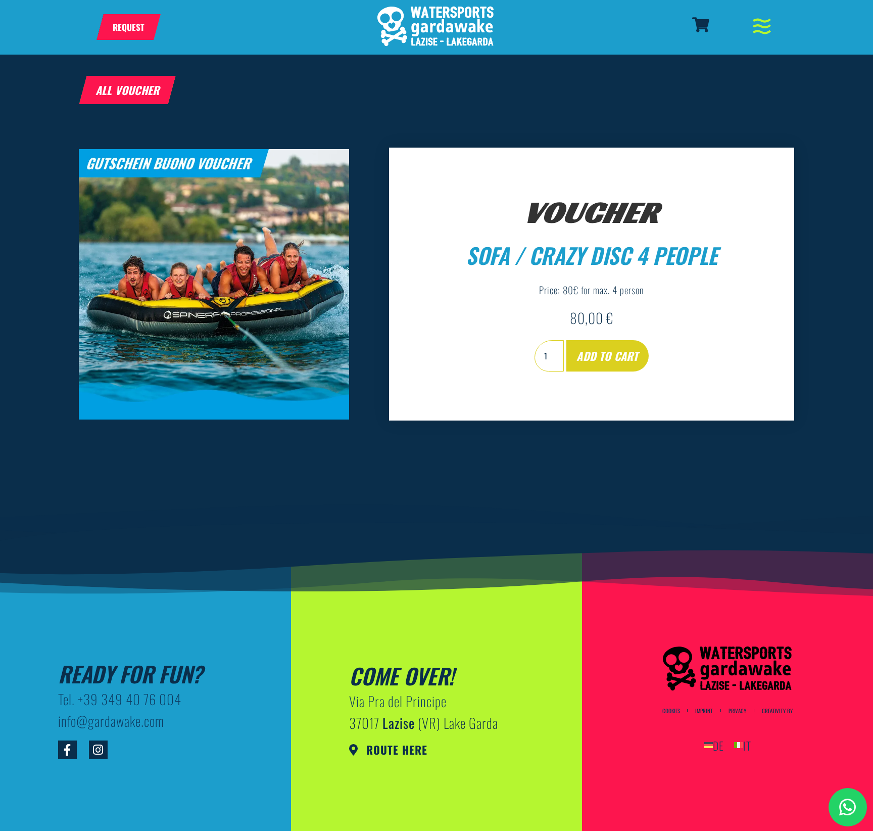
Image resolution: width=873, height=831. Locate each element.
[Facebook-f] (67, 750)
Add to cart (607, 356)
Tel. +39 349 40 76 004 (119, 699)
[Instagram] (98, 750)
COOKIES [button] (671, 711)
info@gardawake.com (111, 721)
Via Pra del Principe (398, 701)
